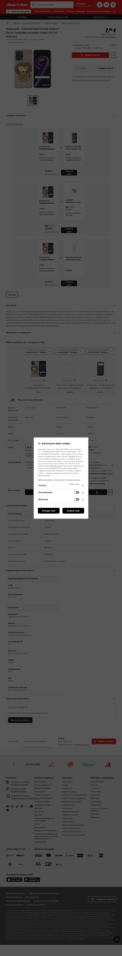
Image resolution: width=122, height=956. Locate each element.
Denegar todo (48, 510)
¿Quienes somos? (59, 480)
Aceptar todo (73, 510)
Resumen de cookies (73, 480)
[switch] (76, 492)
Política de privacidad (45, 480)
